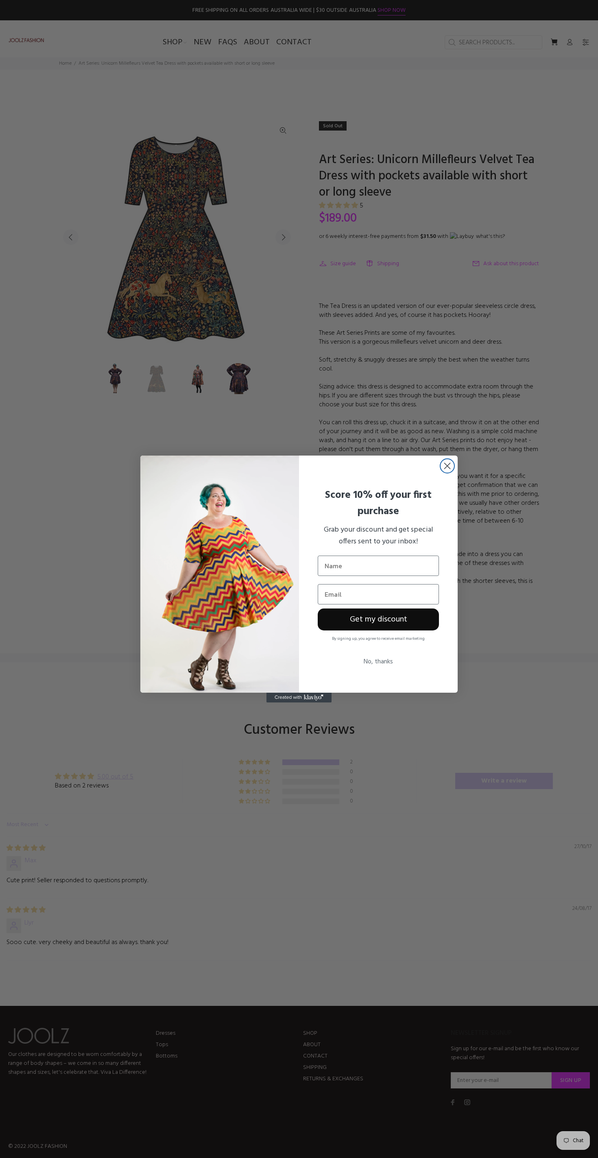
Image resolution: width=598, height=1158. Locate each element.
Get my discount (378, 619)
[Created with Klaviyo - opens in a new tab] (299, 697)
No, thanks (378, 661)
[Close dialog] (447, 466)
